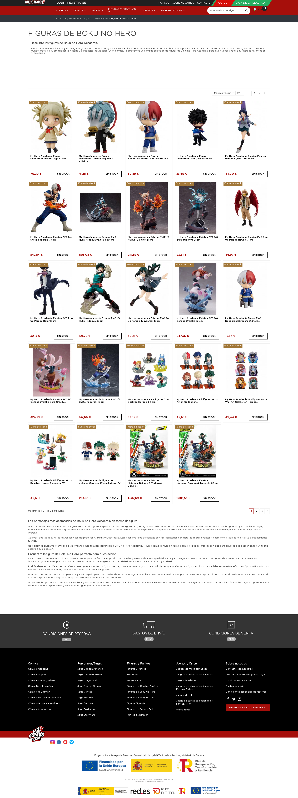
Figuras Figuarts (136, 703)
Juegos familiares (186, 680)
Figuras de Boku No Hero (141, 692)
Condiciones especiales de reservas (246, 692)
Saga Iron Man (85, 698)
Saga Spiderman (86, 709)
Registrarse (76, 3)
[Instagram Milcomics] (52, 742)
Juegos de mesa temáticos (191, 669)
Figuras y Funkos (138, 663)
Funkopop (132, 675)
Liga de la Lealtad (250, 3)
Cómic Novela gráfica (40, 686)
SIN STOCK (63, 174)
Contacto (204, 3)
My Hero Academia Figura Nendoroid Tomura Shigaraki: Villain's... (96, 159)
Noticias (164, 3)
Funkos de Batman (137, 715)
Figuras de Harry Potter (140, 698)
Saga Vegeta (84, 692)
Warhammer (183, 710)
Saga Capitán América (90, 669)
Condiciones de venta (238, 680)
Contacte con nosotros (239, 669)
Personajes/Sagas (89, 663)
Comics (33, 663)
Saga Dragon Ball (87, 680)
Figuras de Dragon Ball (140, 709)
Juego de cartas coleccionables (194, 675)
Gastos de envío (235, 686)
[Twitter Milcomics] (71, 742)
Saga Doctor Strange (89, 686)
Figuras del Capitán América (143, 686)
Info (66, 639)
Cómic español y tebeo (41, 680)
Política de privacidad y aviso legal (245, 675)
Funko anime (134, 680)
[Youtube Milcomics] (65, 742)
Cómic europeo (37, 675)
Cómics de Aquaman (40, 709)
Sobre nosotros (183, 3)
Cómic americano (38, 669)
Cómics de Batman (39, 692)
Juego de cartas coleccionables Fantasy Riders (194, 687)
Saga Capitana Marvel (89, 675)
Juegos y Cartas (187, 663)
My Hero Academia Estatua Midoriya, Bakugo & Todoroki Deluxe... (145, 483)
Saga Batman (85, 703)
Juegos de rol (184, 695)
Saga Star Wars (86, 715)
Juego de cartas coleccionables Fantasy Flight (194, 702)
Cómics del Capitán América (44, 698)
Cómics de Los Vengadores (44, 703)
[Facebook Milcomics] (59, 742)
